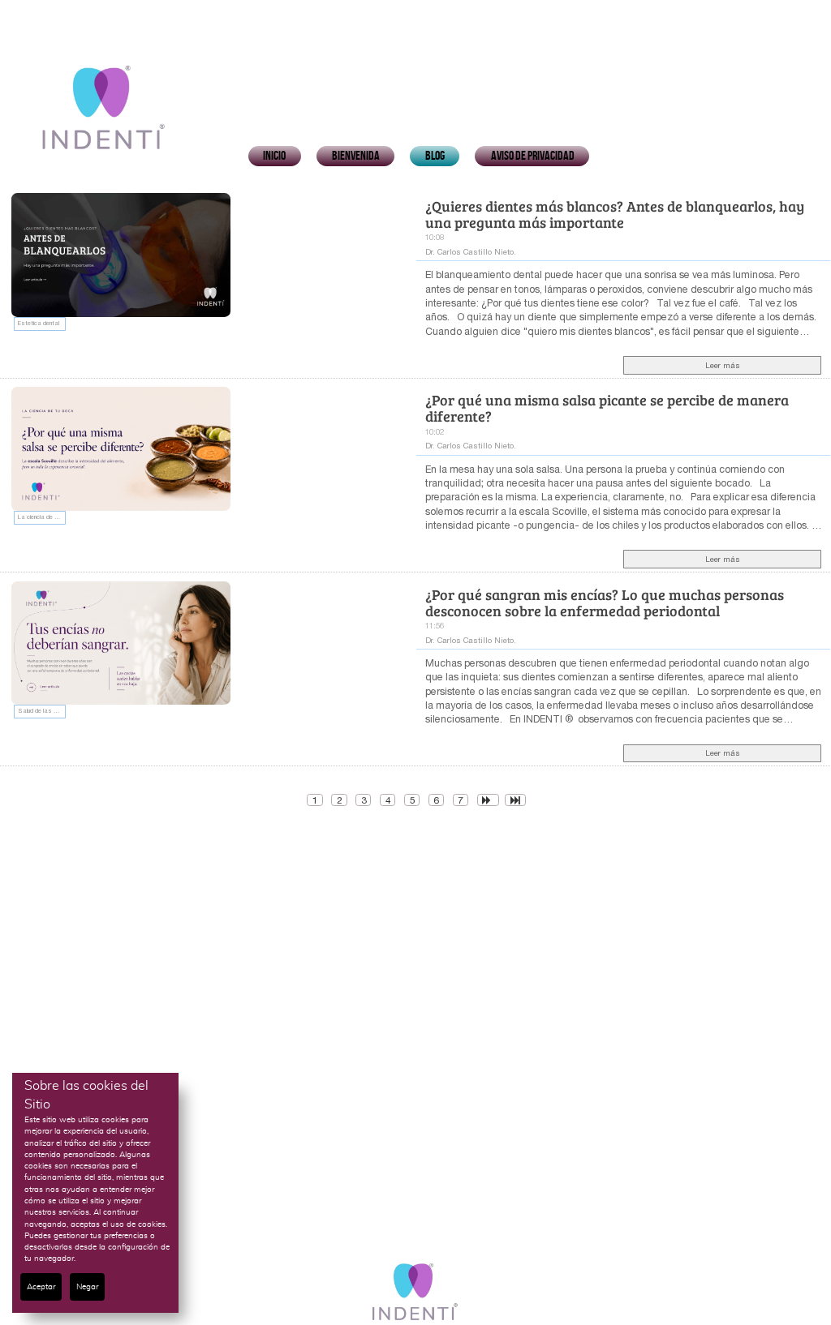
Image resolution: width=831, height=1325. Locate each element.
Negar (87, 1287)
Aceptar (41, 1287)
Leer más (722, 365)
